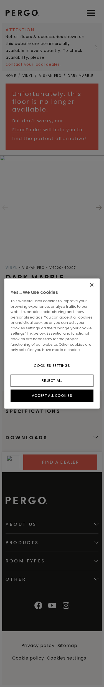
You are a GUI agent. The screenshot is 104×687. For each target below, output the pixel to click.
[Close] (92, 285)
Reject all (52, 380)
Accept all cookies (52, 395)
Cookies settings (52, 365)
